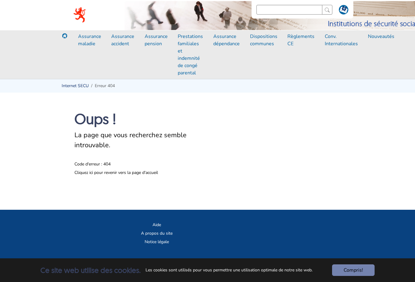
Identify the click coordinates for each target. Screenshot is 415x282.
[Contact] (342, 11)
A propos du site (157, 233)
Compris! (353, 270)
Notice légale (157, 242)
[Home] (64, 35)
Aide (157, 225)
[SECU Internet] (80, 15)
